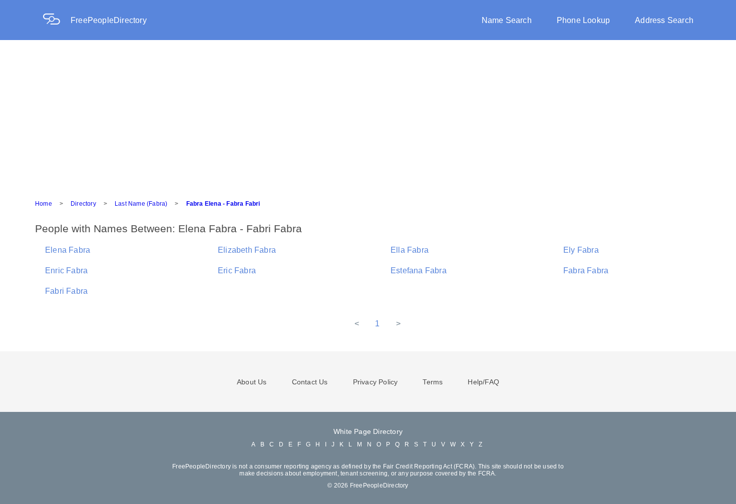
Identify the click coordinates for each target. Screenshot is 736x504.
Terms (433, 382)
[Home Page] (57, 20)
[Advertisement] (368, 115)
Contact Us (310, 382)
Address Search (664, 20)
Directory (83, 203)
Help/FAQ (483, 382)
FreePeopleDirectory (109, 20)
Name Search (507, 20)
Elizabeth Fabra (247, 250)
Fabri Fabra (66, 291)
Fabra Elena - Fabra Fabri (223, 203)
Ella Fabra (410, 250)
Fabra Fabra (585, 270)
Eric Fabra (237, 270)
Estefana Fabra (419, 270)
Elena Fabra (67, 250)
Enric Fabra (66, 270)
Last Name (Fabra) (141, 203)
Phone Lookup (583, 20)
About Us (252, 382)
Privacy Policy (375, 382)
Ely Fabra (581, 250)
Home (43, 203)
